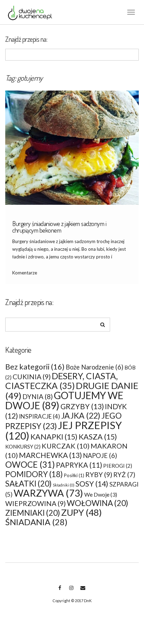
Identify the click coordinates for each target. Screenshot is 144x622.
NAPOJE (100, 455)
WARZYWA (48, 493)
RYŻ (124, 475)
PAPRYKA (79, 465)
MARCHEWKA (50, 455)
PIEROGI (117, 465)
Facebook (59, 591)
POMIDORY (34, 474)
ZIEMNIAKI (32, 513)
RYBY (98, 475)
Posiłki (74, 475)
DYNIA (37, 396)
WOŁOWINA (97, 503)
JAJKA (80, 415)
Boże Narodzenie (94, 367)
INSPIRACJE (39, 416)
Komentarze (24, 272)
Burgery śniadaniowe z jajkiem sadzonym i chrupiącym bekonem (59, 227)
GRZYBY (82, 406)
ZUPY (81, 512)
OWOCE (30, 464)
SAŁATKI (28, 483)
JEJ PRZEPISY (63, 430)
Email (82, 591)
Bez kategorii (35, 366)
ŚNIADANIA (36, 522)
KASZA (98, 436)
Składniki (63, 485)
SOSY (91, 483)
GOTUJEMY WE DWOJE (64, 400)
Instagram (71, 591)
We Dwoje (100, 494)
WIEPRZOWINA (35, 503)
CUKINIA (32, 377)
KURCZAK (65, 446)
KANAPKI (54, 436)
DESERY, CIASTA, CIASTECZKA (61, 381)
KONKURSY (23, 446)
